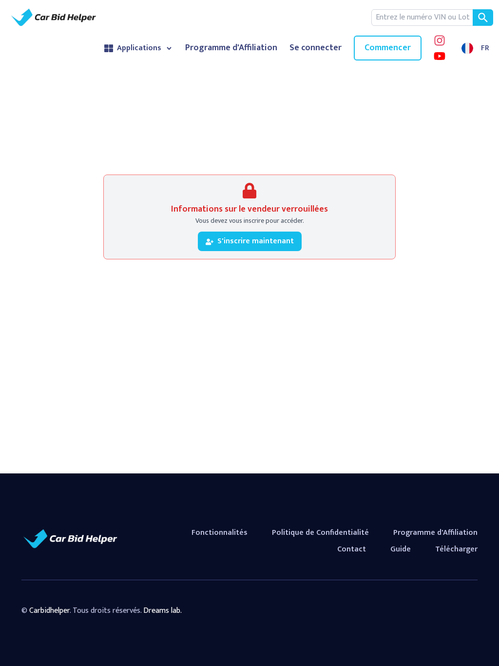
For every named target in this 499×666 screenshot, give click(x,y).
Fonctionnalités (220, 532)
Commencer (388, 47)
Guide (400, 549)
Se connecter (315, 48)
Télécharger (456, 549)
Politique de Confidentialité (320, 532)
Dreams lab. (162, 610)
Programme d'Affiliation (231, 48)
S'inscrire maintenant (255, 241)
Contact (351, 549)
